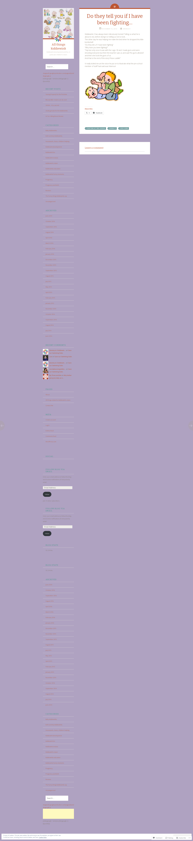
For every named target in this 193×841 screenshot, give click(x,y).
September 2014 (51, 320)
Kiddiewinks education (53, 169)
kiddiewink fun (50, 152)
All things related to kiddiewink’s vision (58, 400)
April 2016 (49, 238)
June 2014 (49, 336)
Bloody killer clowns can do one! (56, 100)
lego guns (124, 128)
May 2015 (49, 287)
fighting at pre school (96, 128)
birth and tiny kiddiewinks (54, 136)
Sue (50, 357)
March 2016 (49, 243)
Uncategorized (50, 201)
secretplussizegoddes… (57, 369)
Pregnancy (49, 180)
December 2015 (51, 260)
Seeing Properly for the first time (56, 94)
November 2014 (51, 309)
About (48, 395)
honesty (112, 128)
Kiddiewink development (54, 147)
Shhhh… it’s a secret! (52, 105)
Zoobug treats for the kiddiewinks (57, 111)
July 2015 (48, 281)
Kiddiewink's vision (52, 163)
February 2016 (50, 249)
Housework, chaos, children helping (57, 141)
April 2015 (49, 292)
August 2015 (49, 276)
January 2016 (50, 254)
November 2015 (51, 265)
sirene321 (127, 29)
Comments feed (51, 436)
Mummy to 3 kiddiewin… (57, 350)
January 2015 (50, 303)
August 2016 (49, 232)
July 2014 (48, 331)
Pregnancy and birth (52, 185)
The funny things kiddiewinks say (56, 196)
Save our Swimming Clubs (63, 357)
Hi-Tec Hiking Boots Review (54, 116)
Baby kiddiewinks (51, 130)
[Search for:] (55, 67)
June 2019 (49, 216)
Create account (51, 420)
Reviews (48, 191)
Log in (47, 425)
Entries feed (50, 431)
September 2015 (51, 270)
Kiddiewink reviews (52, 158)
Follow (47, 494)
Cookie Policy (43, 837)
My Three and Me (55, 375)
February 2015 (50, 298)
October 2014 (50, 314)
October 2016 (50, 221)
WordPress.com (51, 442)
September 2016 (51, 227)
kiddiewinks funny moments (55, 174)
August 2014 (49, 325)
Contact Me (49, 406)
